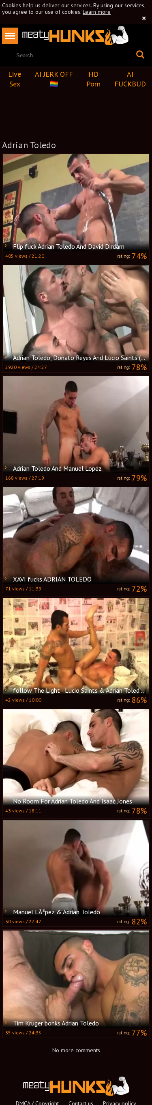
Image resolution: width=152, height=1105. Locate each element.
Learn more (97, 11)
